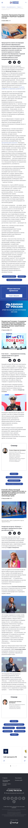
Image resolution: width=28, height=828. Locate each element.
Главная (3, 7)
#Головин (14, 473)
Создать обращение (14, 295)
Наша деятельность (11, 7)
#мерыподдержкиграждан (14, 483)
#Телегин (21, 276)
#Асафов (14, 734)
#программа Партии (9, 276)
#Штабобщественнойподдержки (14, 724)
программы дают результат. (10, 142)
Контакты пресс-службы (7, 784)
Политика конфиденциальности (14, 813)
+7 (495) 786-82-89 (14, 791)
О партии (5, 778)
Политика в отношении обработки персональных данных (14, 814)
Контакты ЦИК (18, 780)
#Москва (14, 721)
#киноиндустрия (8, 727)
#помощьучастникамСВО (14, 477)
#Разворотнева (20, 731)
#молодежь (21, 727)
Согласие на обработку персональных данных (14, 815)
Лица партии (18, 778)
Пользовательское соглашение (14, 812)
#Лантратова (7, 731)
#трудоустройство (14, 480)
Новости (19, 7)
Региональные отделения (6, 781)
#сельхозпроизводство (14, 279)
